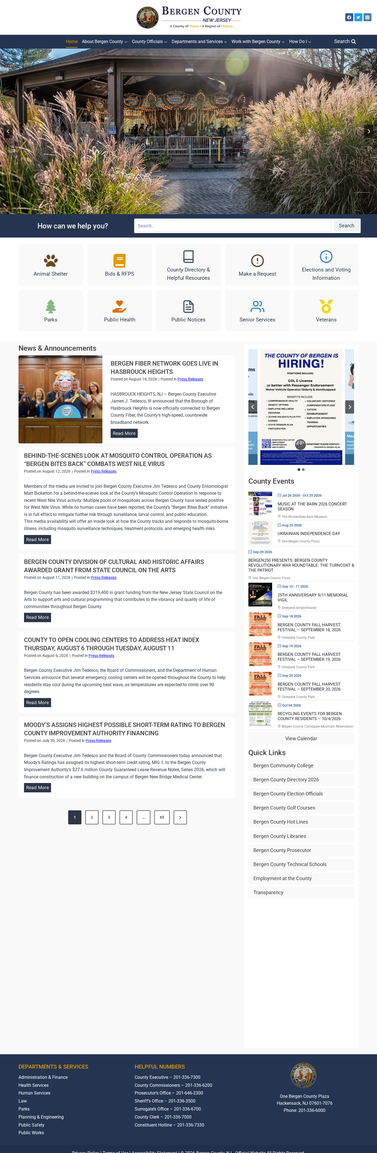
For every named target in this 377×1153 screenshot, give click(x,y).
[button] (301, 407)
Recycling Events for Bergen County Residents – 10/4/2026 (310, 716)
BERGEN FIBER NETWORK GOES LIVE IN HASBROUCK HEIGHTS (164, 367)
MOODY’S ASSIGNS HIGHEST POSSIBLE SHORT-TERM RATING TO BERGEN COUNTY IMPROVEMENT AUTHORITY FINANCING (124, 729)
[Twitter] (358, 17)
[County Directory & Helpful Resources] (188, 265)
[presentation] (60, 399)
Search (346, 225)
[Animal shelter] (50, 265)
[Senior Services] (257, 310)
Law (22, 1101)
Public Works (31, 1132)
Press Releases (190, 379)
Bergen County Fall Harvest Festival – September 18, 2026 (309, 627)
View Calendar (301, 738)
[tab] (299, 469)
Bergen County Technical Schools (289, 864)
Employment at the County (282, 878)
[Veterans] (326, 310)
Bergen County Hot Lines (280, 822)
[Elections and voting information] (326, 265)
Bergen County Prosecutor (282, 850)
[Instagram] (367, 17)
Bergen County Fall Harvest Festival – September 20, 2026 (309, 687)
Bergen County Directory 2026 (286, 779)
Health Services (33, 1085)
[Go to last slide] (8, 131)
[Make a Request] (257, 265)
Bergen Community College (283, 765)
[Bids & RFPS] (119, 265)
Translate (321, 1131)
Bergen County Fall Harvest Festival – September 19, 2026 (309, 657)
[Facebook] (349, 17)
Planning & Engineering (41, 1117)
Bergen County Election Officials (288, 794)
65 (162, 817)
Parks (24, 1109)
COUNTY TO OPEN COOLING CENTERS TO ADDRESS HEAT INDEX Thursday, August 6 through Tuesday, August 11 (111, 644)
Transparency (268, 892)
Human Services (34, 1093)
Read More (125, 434)
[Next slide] (368, 131)
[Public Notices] (188, 310)
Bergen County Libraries (279, 836)
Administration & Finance (43, 1077)
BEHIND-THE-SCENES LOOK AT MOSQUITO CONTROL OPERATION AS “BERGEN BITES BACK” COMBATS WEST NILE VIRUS (118, 459)
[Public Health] (119, 310)
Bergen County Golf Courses (284, 808)
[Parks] (50, 310)
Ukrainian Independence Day (309, 533)
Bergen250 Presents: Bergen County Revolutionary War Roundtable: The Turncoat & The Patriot (301, 565)
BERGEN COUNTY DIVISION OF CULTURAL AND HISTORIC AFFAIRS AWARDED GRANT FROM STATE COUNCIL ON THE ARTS (114, 566)
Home (72, 41)
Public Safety (31, 1125)
